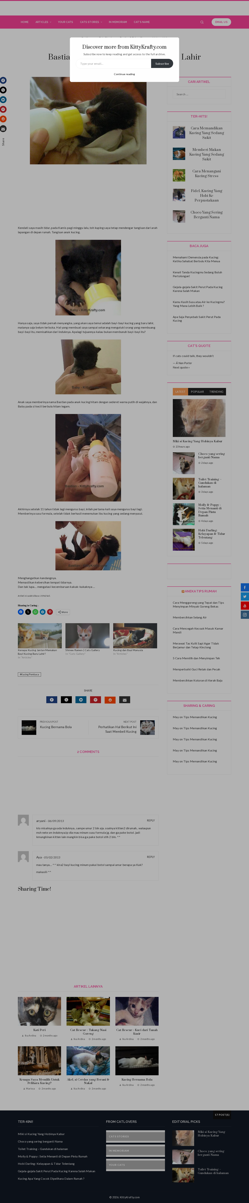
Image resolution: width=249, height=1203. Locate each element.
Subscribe (162, 63)
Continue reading (124, 74)
